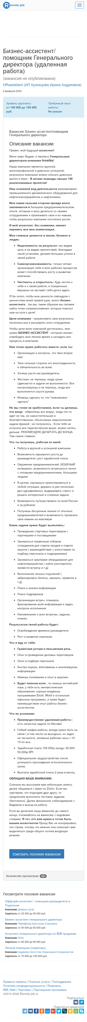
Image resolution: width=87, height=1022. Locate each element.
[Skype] (81, 1011)
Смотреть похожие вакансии (37, 853)
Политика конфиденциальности (24, 986)
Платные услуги (39, 981)
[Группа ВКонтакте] (76, 1002)
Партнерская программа (50, 990)
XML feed (9, 990)
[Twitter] (58, 1011)
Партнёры (24, 990)
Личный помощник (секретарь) (25, 948)
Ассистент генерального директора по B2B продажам (40, 933)
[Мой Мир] (47, 1011)
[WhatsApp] (75, 1011)
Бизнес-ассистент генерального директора (33, 919)
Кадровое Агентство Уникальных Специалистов (45, 952)
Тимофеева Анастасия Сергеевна (37, 923)
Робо (21, 937)
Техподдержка (61, 981)
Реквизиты (54, 986)
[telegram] (24, 1011)
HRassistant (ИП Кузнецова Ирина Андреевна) (42, 84)
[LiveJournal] (64, 1011)
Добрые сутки (26, 909)
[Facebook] (36, 1011)
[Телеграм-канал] (81, 1002)
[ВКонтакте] (30, 1011)
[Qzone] (70, 1011)
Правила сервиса (14, 981)
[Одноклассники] (41, 1011)
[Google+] (53, 1011)
